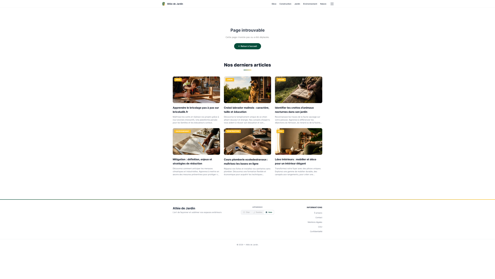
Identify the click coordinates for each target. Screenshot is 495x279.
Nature (323, 4)
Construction (285, 4)
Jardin (297, 4)
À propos (318, 213)
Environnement (310, 4)
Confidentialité (316, 231)
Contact (318, 217)
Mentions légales (315, 222)
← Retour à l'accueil (247, 46)
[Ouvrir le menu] (332, 4)
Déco (274, 4)
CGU (320, 227)
